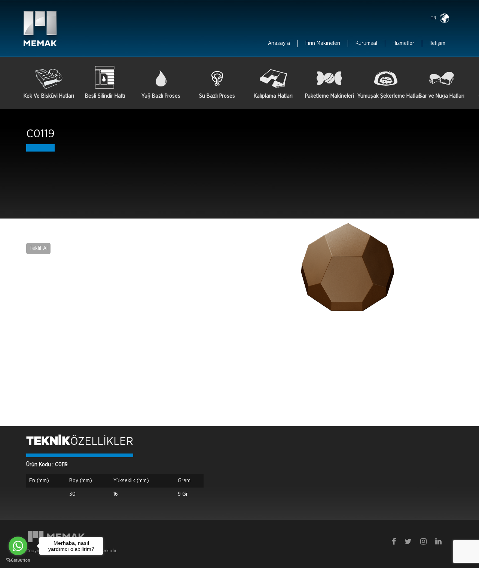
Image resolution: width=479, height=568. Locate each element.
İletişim (437, 43)
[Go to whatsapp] (18, 546)
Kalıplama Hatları (273, 96)
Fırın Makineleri (322, 43)
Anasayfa (279, 43)
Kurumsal (366, 43)
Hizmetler (403, 43)
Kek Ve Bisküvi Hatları (49, 96)
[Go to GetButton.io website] (18, 560)
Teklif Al (38, 248)
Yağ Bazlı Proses (160, 96)
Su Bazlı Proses (217, 96)
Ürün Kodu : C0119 (47, 464)
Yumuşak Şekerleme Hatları (385, 96)
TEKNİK (48, 441)
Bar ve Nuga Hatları (441, 96)
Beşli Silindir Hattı (105, 96)
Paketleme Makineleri (329, 96)
